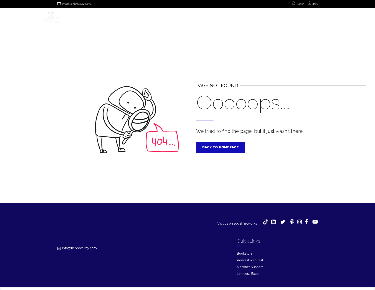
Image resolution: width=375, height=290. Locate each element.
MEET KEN (80, 18)
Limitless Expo (248, 274)
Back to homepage (220, 147)
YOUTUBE (125, 18)
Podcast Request (250, 260)
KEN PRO (192, 18)
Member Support (250, 267)
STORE (173, 18)
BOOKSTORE (150, 18)
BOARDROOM (233, 18)
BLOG (211, 18)
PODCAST (103, 18)
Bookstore (245, 253)
